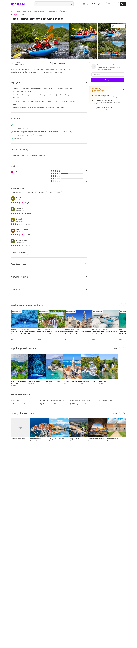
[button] (39, 41)
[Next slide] (124, 348)
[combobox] (53, 4)
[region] (26, 319)
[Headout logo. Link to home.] (18, 4)
